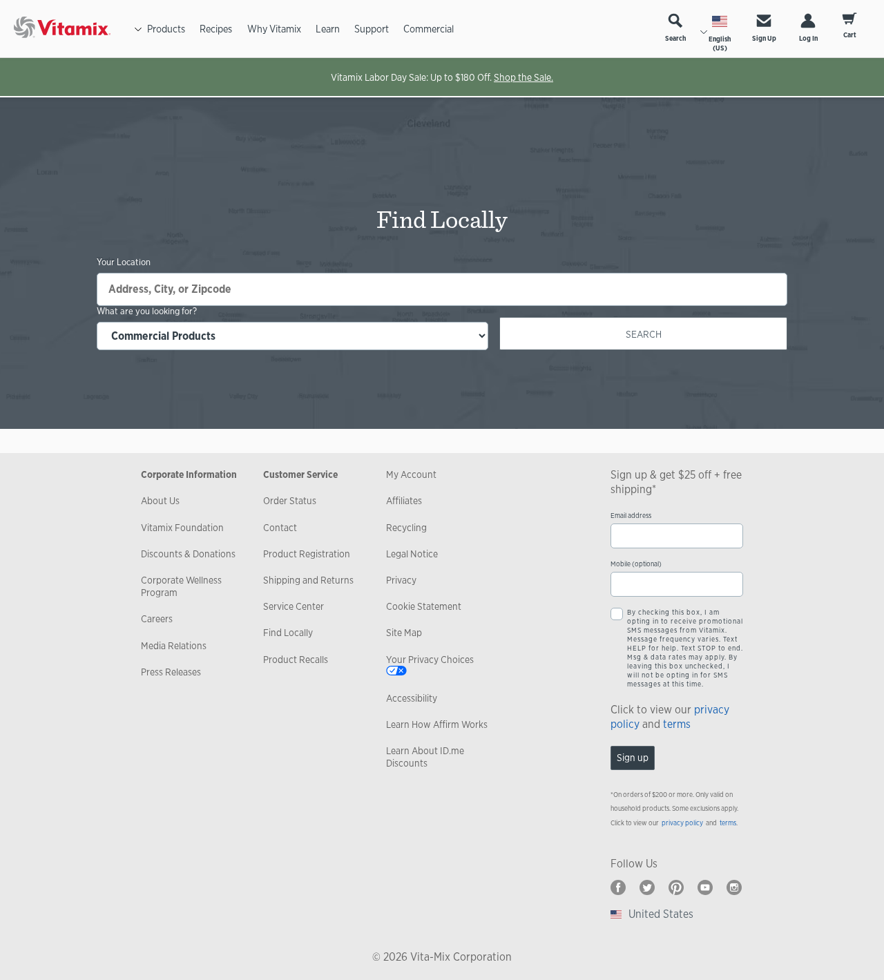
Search (675, 38)
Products (166, 28)
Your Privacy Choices (430, 659)
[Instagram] (734, 887)
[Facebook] (618, 887)
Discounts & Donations (188, 554)
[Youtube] (705, 887)
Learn (328, 28)
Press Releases (171, 672)
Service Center (293, 606)
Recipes (216, 28)
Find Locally (288, 632)
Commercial (428, 28)
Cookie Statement (423, 606)
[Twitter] (647, 887)
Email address (631, 515)
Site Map (404, 632)
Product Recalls (295, 659)
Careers (157, 619)
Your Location (124, 262)
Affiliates (404, 500)
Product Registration (306, 554)
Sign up (632, 757)
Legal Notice (412, 554)
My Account (411, 474)
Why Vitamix (274, 28)
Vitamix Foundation (182, 527)
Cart (849, 34)
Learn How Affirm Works (437, 724)
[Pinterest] (676, 887)
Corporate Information (189, 474)
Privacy (401, 580)
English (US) (720, 43)
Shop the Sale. (523, 77)
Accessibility (411, 698)
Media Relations (173, 646)
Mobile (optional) (636, 563)
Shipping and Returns (308, 580)
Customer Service (300, 474)
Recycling (406, 527)
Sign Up (764, 38)
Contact (280, 527)
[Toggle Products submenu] (138, 29)
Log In (808, 38)
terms (677, 724)
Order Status (289, 500)
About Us (160, 500)
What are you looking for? (147, 311)
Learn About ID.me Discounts (425, 756)
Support (371, 28)
